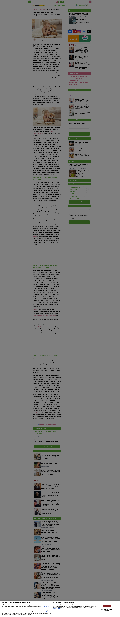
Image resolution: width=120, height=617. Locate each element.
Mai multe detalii (46, 606)
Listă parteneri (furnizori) (57, 608)
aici (46, 611)
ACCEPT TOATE (107, 606)
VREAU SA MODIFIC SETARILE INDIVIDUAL (106, 610)
